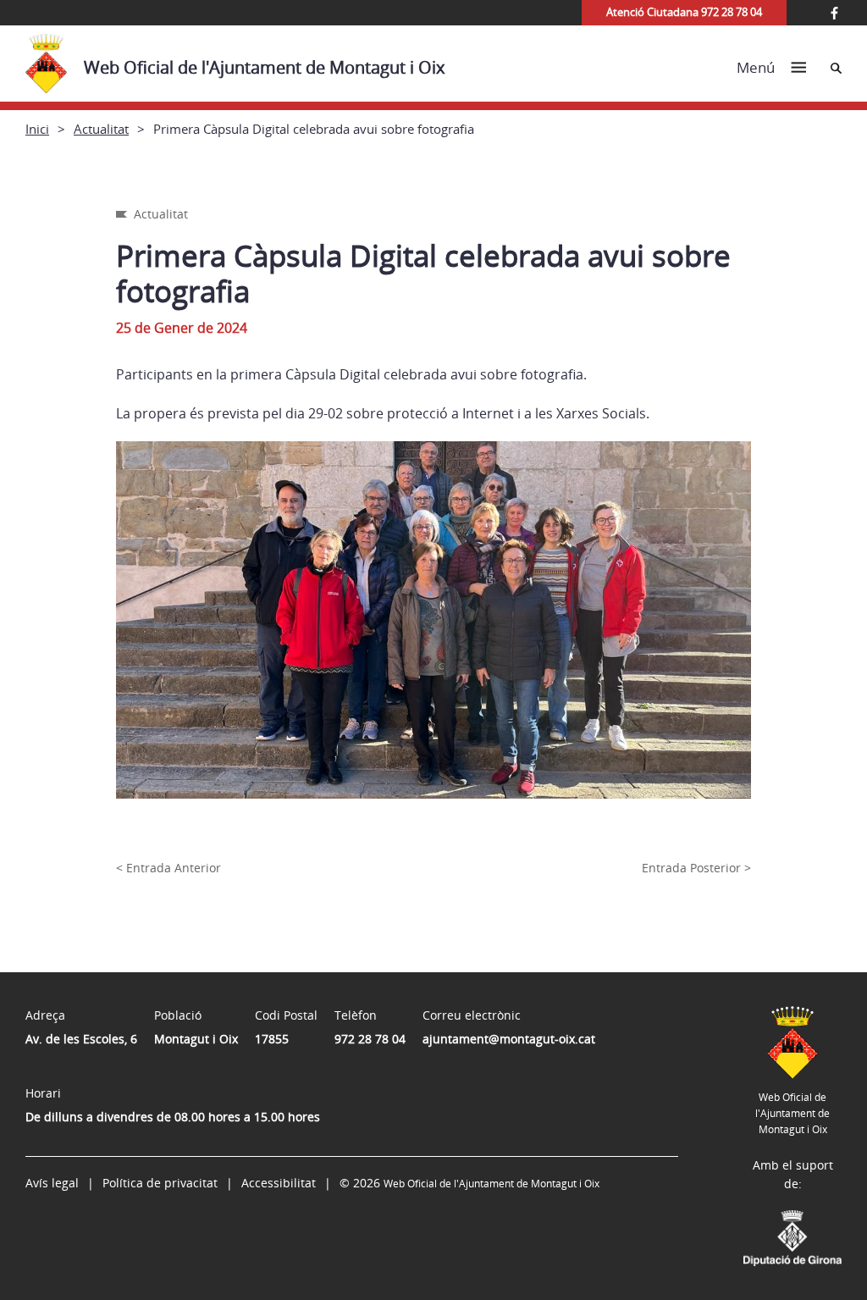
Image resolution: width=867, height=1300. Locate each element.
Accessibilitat (278, 1183)
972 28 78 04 (370, 1039)
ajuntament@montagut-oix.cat (508, 1039)
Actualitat (101, 128)
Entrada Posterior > (696, 868)
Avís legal (52, 1183)
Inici (37, 128)
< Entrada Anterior (168, 868)
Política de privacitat (160, 1183)
